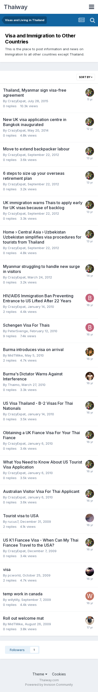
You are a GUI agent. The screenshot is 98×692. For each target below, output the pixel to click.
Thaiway (16, 7)
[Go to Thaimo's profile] (89, 376)
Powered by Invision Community (49, 684)
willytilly (13, 600)
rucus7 (13, 522)
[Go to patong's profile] (89, 571)
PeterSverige (18, 331)
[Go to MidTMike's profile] (89, 620)
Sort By (85, 77)
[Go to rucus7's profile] (89, 518)
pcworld (14, 575)
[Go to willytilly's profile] (89, 596)
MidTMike (15, 355)
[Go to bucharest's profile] (89, 298)
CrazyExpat (17, 101)
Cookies (59, 674)
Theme (38, 674)
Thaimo (14, 385)
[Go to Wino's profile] (89, 352)
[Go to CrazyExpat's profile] (89, 92)
